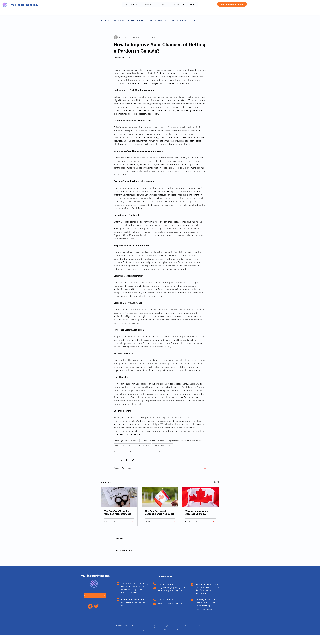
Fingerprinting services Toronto (129, 20)
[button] (232, 4)
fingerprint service (179, 20)
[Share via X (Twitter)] (121, 460)
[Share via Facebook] (115, 460)
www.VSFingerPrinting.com (170, 590)
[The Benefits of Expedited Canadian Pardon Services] (119, 497)
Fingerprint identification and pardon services (132, 445)
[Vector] (90, 606)
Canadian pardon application (153, 441)
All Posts (105, 20)
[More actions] (204, 37)
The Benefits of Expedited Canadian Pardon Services (117, 512)
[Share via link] (133, 460)
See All (216, 482)
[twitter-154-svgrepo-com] (96, 606)
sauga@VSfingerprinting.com (171, 587)
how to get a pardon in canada (126, 441)
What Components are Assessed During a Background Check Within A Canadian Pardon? (200, 512)
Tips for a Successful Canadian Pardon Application (159, 512)
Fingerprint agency (157, 20)
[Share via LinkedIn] (127, 460)
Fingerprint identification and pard (151, 452)
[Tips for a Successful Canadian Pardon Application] (160, 497)
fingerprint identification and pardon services (185, 441)
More (195, 20)
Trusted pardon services (163, 445)
